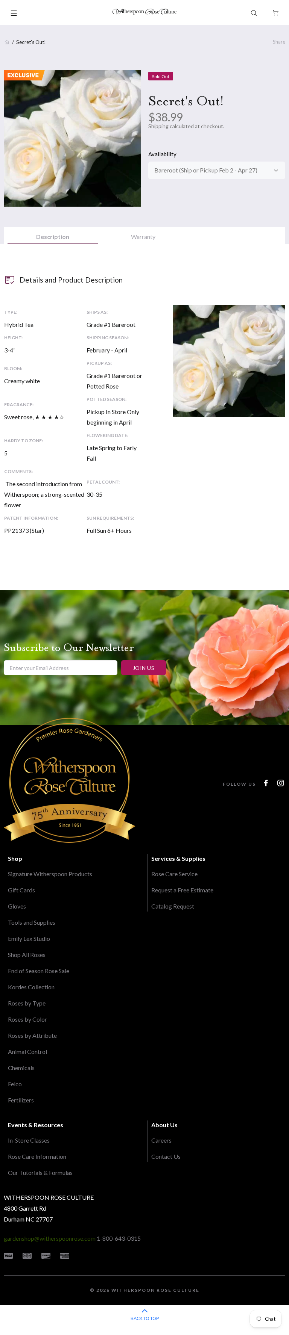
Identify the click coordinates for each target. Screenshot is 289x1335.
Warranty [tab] (143, 236)
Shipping (158, 126)
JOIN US (143, 668)
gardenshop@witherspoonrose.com (50, 1238)
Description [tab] (52, 236)
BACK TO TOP (145, 1318)
